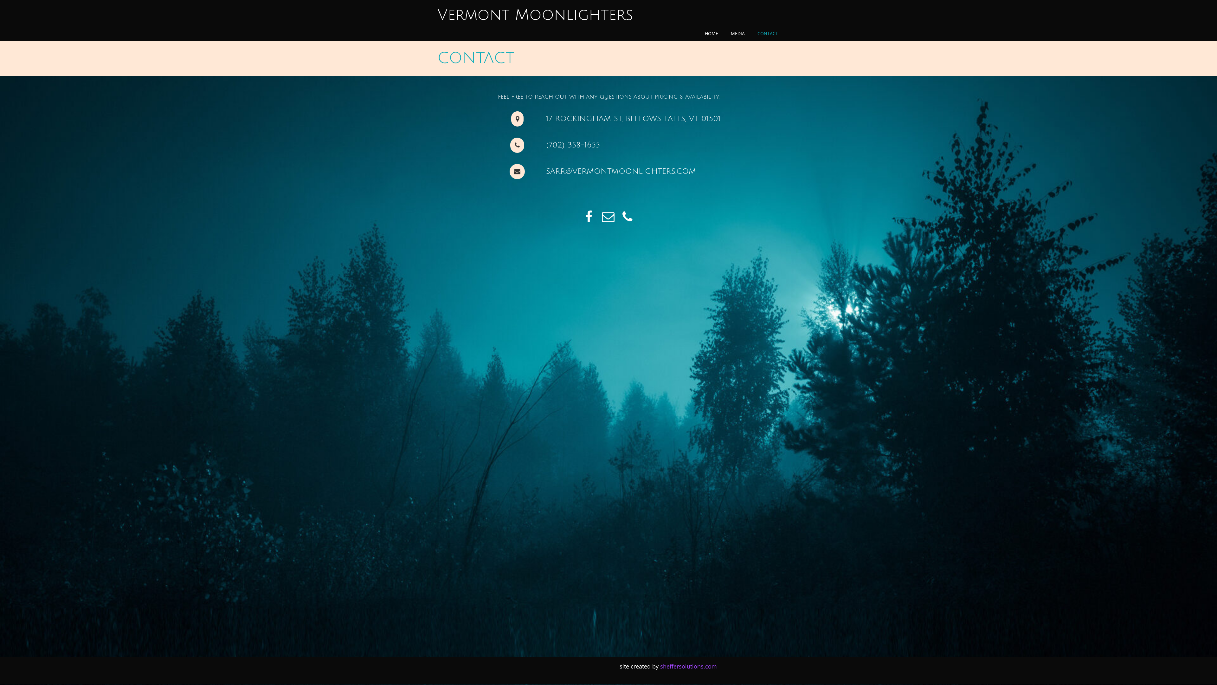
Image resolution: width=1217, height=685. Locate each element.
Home (711, 33)
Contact (767, 33)
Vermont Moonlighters (535, 15)
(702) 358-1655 (573, 145)
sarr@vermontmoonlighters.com (621, 171)
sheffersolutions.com (688, 666)
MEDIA (738, 33)
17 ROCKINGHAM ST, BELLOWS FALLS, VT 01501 (633, 118)
